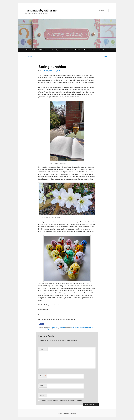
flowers (77, 327)
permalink (63, 329)
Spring (63, 327)
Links (94, 50)
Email (43, 385)
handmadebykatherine (41, 10)
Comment (43, 349)
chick (72, 327)
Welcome (42, 50)
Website (42, 395)
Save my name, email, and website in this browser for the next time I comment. (61, 400)
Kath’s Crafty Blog (31, 50)
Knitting (58, 327)
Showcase (86, 50)
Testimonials (76, 50)
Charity (54, 327)
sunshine (40, 329)
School (86, 327)
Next (106, 56)
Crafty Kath (57, 71)
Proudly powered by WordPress (67, 413)
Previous (28, 56)
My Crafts (59, 50)
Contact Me (102, 50)
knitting (82, 327)
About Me (50, 50)
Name (43, 375)
